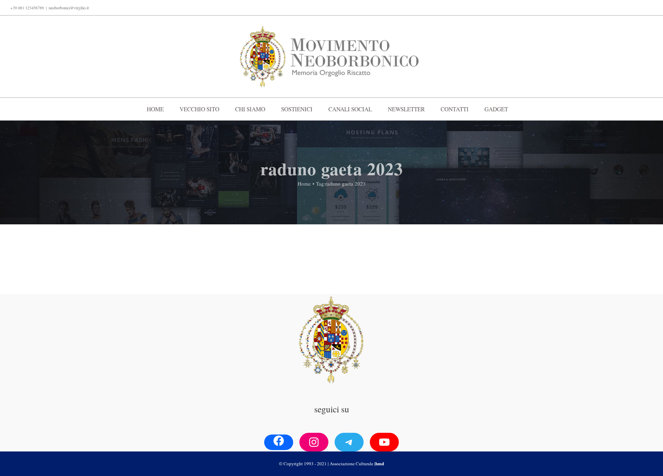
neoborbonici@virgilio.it (69, 7)
